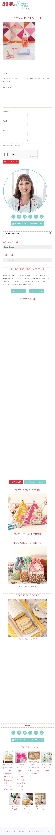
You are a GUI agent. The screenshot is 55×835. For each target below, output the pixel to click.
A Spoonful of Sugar (15, 10)
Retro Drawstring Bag (27, 586)
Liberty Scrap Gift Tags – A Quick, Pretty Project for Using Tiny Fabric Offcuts (21, 777)
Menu (27, 9)
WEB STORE (18, 291)
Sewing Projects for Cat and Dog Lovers (33, 769)
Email (6, 121)
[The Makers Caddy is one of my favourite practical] (27, 347)
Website (6, 130)
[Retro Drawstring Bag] (27, 565)
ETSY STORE (36, 291)
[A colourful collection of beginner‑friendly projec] (27, 463)
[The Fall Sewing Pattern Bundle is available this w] (27, 318)
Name (6, 112)
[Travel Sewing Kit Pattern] (27, 513)
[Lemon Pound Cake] (27, 618)
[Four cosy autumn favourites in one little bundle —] (27, 434)
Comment (7, 87)
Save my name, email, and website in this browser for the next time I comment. (27, 144)
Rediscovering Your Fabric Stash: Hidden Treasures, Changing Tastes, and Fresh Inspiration (8, 777)
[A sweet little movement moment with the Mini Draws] (27, 405)
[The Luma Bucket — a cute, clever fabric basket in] (27, 376)
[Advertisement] (27, 675)
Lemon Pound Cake (27, 639)
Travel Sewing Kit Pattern (27, 534)
